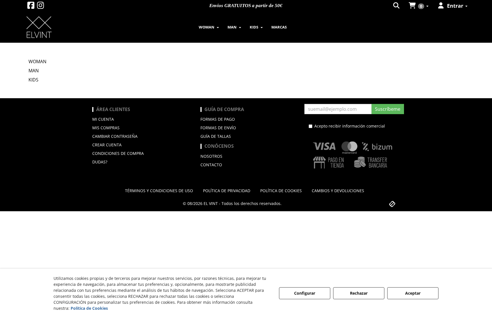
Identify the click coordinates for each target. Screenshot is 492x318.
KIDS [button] (33, 80)
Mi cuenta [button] (103, 119)
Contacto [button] (211, 164)
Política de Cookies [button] (89, 308)
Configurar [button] (304, 293)
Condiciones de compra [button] (118, 153)
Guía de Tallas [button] (215, 136)
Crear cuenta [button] (107, 144)
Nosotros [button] (211, 156)
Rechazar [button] (359, 293)
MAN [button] (33, 70)
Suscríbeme (387, 109)
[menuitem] (397, 5)
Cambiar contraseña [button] (115, 136)
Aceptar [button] (413, 293)
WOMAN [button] (37, 61)
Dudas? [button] (99, 162)
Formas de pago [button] (217, 119)
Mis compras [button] (106, 127)
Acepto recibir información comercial (349, 126)
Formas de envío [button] (218, 127)
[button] (30, 6)
